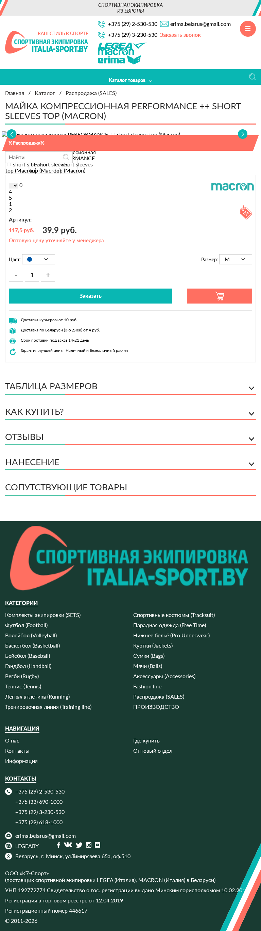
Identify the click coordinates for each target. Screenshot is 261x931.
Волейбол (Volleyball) (31, 635)
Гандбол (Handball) (28, 666)
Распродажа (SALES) (158, 696)
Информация (21, 760)
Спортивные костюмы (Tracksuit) (174, 614)
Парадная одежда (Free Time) (169, 625)
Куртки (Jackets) (153, 645)
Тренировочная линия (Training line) (48, 706)
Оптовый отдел (152, 750)
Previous (11, 134)
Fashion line (147, 686)
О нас (12, 740)
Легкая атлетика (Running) (37, 696)
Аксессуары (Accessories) (164, 676)
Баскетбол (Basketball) (32, 645)
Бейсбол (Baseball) (27, 655)
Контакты (17, 750)
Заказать (91, 295)
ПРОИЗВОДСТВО (156, 706)
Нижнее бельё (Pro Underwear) (171, 635)
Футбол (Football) (26, 625)
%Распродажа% (26, 143)
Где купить (146, 740)
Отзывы (131, 127)
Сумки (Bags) (148, 655)
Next (242, 134)
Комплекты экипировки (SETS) (43, 614)
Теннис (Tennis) (23, 686)
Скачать (130, 111)
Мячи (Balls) (147, 666)
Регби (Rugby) (22, 676)
